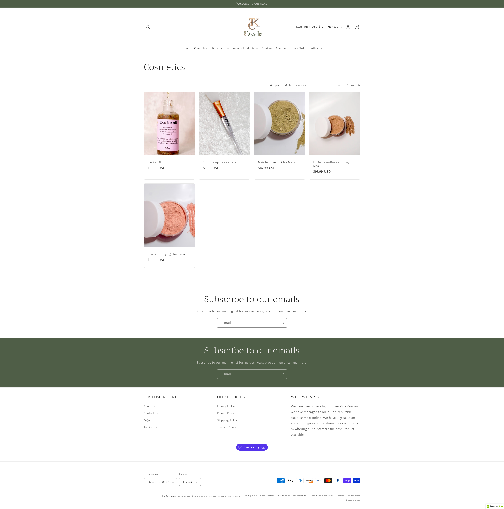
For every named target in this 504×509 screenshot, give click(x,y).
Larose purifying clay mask (167, 254)
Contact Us (151, 413)
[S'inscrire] (283, 323)
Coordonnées (353, 500)
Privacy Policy (226, 406)
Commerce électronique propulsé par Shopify (216, 496)
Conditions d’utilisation (322, 496)
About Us (150, 406)
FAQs (147, 420)
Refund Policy (226, 413)
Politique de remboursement (259, 496)
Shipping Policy (227, 420)
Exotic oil (154, 162)
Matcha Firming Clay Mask (277, 162)
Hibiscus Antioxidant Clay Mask (331, 164)
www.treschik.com (181, 496)
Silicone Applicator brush (221, 162)
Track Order (151, 427)
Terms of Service (227, 427)
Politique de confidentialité (292, 496)
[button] (148, 27)
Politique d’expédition (349, 496)
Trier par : (275, 85)
